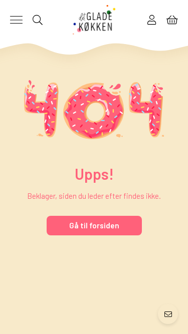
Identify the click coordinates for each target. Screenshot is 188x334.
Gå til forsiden (94, 225)
